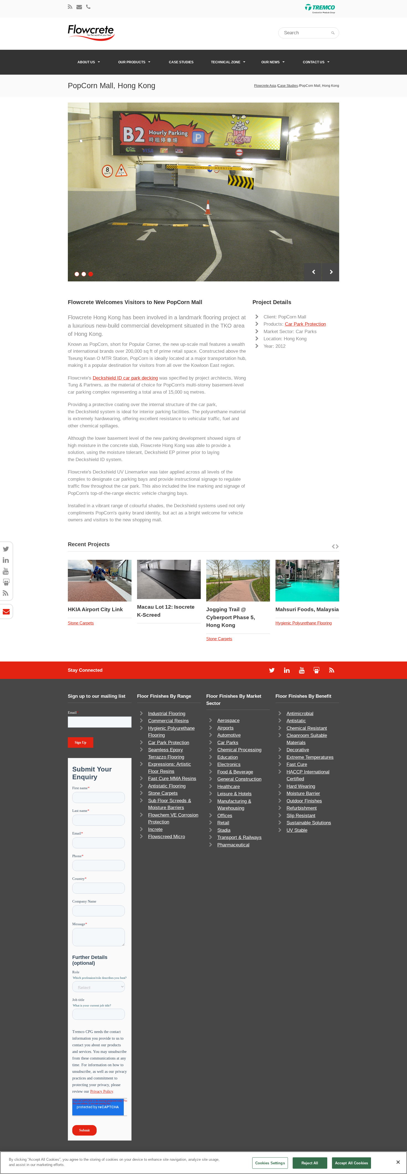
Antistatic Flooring (167, 786)
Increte (155, 829)
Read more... (114, 580)
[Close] (398, 1162)
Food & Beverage (235, 772)
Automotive (229, 735)
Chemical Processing (239, 749)
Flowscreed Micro (166, 836)
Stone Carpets (81, 623)
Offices (224, 815)
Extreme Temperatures (310, 757)
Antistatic (296, 720)
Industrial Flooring (166, 713)
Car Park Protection (305, 324)
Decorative (298, 749)
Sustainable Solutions (309, 822)
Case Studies (181, 62)
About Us (86, 62)
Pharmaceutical (233, 845)
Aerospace (228, 720)
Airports (225, 728)
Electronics (229, 764)
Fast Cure (297, 764)
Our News (270, 62)
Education (227, 757)
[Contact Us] (79, 7)
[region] (203, 1162)
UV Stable (297, 830)
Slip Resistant (301, 815)
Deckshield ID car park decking (125, 378)
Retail (223, 822)
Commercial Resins (168, 720)
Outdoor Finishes (304, 801)
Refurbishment (302, 808)
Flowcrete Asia (265, 86)
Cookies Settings (270, 1163)
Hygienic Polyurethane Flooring (303, 623)
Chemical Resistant (307, 728)
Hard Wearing (301, 786)
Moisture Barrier (303, 793)
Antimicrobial (300, 713)
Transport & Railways (239, 837)
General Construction (239, 779)
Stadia (223, 830)
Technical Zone (225, 62)
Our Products (131, 62)
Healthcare (228, 786)
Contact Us (313, 62)
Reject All (310, 1163)
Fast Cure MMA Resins (172, 778)
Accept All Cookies (351, 1163)
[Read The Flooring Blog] (70, 7)
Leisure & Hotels (234, 793)
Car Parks (227, 742)
